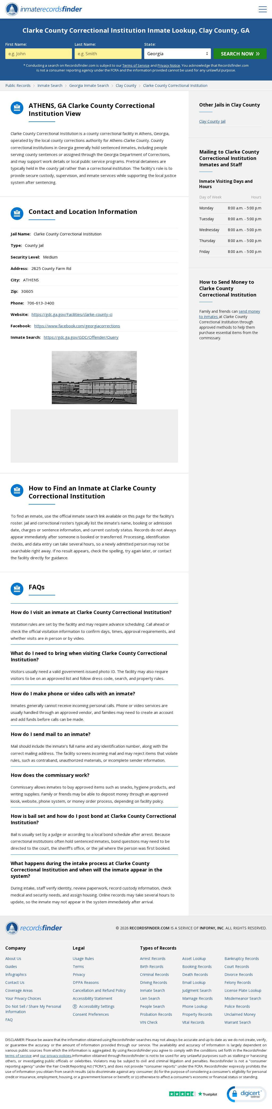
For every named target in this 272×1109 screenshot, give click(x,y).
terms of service (18, 1055)
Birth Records (151, 966)
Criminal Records (154, 974)
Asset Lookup (194, 958)
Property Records (197, 1014)
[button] (247, 1094)
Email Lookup (194, 982)
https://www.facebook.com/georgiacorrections (77, 325)
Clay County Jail (212, 121)
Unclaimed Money (240, 1014)
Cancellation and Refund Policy (99, 990)
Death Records (195, 974)
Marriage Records (197, 998)
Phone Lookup (194, 1006)
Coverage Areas (19, 990)
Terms (78, 966)
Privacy (79, 974)
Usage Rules (83, 958)
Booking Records (197, 966)
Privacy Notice (169, 65)
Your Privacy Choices (23, 998)
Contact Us (14, 982)
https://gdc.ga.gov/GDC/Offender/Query (81, 337)
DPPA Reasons (86, 982)
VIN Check (149, 1022)
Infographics (16, 974)
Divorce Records (238, 974)
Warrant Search (237, 1022)
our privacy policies (55, 1055)
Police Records (237, 1006)
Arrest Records (152, 958)
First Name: (16, 44)
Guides (11, 966)
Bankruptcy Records (241, 958)
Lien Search (150, 998)
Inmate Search (152, 990)
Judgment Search (196, 990)
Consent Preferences (91, 1014)
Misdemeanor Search (242, 998)
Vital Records (193, 1022)
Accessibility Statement (92, 998)
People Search (152, 1006)
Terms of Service (136, 65)
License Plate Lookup (242, 990)
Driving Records (153, 982)
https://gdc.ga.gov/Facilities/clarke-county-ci (72, 314)
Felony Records (237, 982)
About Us (13, 958)
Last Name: (85, 44)
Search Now (237, 53)
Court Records (236, 966)
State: (150, 44)
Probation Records (156, 1014)
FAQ (9, 1019)
